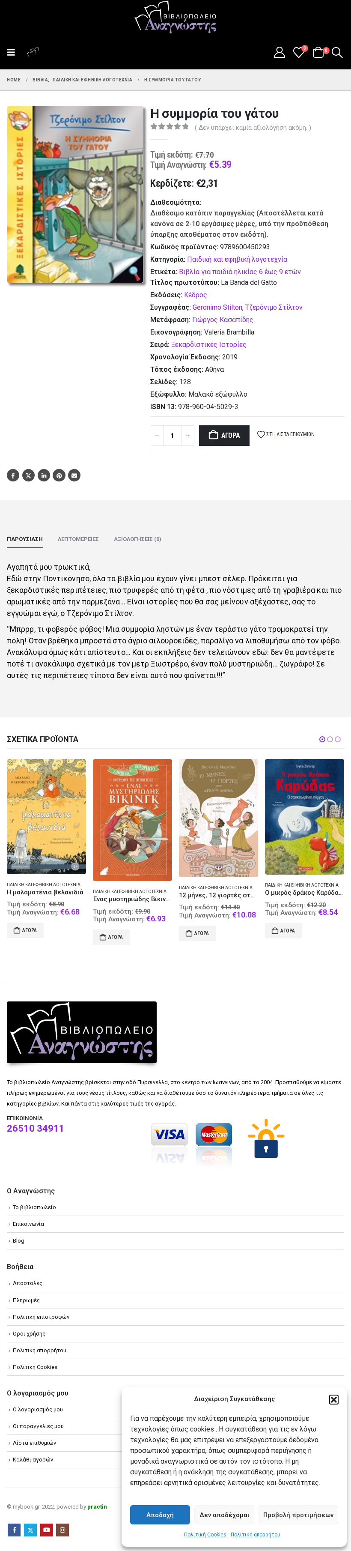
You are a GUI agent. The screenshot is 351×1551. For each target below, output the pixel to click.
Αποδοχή (160, 1515)
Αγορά (230, 435)
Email (74, 475)
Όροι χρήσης (29, 1334)
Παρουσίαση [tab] (25, 539)
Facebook (13, 475)
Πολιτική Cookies (205, 1535)
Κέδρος (195, 295)
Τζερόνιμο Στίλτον (274, 307)
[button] (334, 1399)
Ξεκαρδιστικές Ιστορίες (209, 345)
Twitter (28, 475)
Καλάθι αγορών (33, 1460)
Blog (18, 1241)
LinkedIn (44, 475)
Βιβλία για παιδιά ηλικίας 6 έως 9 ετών (240, 272)
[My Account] (279, 52)
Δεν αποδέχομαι (224, 1515)
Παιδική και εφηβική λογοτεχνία (237, 259)
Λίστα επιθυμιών (34, 1443)
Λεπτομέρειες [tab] (78, 539)
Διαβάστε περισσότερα (293, 938)
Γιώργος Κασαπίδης (222, 320)
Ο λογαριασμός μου (38, 1410)
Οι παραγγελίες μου (38, 1426)
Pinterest (59, 475)
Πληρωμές (26, 1300)
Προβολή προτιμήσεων (298, 1515)
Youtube (46, 1530)
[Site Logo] (175, 17)
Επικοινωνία (28, 1224)
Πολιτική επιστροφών (41, 1317)
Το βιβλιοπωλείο (34, 1207)
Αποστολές (27, 1284)
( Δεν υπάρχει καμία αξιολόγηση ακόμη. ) (253, 127)
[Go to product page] (46, 820)
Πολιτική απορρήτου (255, 1535)
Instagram (62, 1530)
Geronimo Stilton (217, 307)
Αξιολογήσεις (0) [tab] (137, 539)
